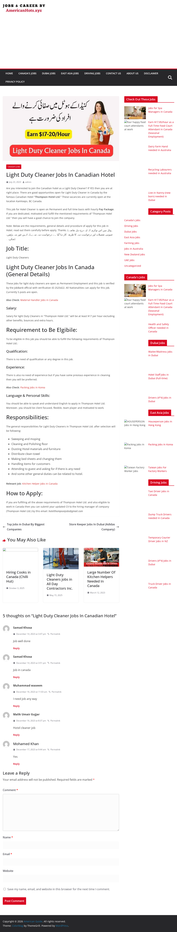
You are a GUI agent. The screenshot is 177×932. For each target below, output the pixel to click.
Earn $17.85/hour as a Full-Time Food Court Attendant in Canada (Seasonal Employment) (161, 129)
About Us (132, 73)
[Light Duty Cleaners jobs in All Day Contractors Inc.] (60, 550)
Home (9, 73)
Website (8, 871)
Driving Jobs (92, 73)
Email (7, 854)
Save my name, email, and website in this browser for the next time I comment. (58, 889)
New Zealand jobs (134, 254)
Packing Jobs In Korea (160, 444)
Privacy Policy (15, 81)
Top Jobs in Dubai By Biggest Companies (25, 526)
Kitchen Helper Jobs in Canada (40, 483)
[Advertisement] (88, 42)
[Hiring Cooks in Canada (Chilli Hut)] (20, 550)
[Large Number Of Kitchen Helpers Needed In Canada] (101, 550)
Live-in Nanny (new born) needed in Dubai (159, 196)
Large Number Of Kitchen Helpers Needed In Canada (101, 579)
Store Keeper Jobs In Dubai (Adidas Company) (92, 526)
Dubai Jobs (48, 73)
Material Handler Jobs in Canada (39, 300)
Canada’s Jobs (27, 73)
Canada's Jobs (14, 166)
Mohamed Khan (26, 743)
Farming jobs (131, 243)
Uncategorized (132, 265)
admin (28, 182)
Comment (10, 790)
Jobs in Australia (133, 248)
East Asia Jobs (70, 73)
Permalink (55, 633)
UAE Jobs (129, 260)
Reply (16, 648)
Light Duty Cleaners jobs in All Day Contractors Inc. (60, 582)
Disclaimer (151, 73)
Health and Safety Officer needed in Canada (158, 328)
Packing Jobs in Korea (32, 387)
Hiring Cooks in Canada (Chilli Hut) (18, 577)
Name (8, 837)
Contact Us (113, 73)
